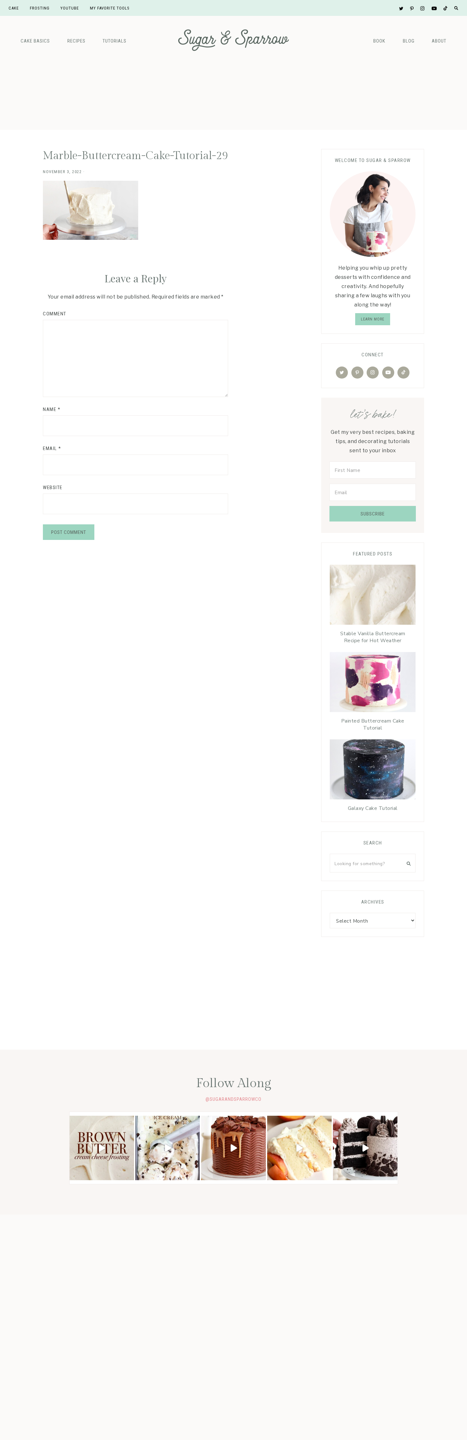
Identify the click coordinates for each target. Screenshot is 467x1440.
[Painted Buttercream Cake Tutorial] (373, 683)
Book (379, 41)
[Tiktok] (403, 372)
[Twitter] (342, 372)
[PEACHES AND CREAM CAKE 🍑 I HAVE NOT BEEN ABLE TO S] (299, 1148)
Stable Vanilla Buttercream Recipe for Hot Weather (372, 637)
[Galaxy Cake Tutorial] (373, 771)
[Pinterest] (357, 372)
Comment (54, 314)
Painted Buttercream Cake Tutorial (372, 724)
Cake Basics (35, 41)
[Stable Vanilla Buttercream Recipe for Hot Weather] (373, 596)
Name (51, 409)
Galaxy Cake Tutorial (373, 808)
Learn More (372, 319)
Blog (409, 41)
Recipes (76, 41)
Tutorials (114, 41)
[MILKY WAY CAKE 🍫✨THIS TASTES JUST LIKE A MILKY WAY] (233, 1148)
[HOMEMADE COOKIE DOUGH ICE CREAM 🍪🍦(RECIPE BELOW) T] (167, 1148)
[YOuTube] (388, 372)
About (439, 41)
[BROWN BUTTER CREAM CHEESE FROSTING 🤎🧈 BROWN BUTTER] (102, 1148)
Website (53, 487)
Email (52, 448)
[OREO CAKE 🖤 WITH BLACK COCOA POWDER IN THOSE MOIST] (365, 1148)
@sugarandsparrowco (233, 1099)
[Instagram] (373, 372)
